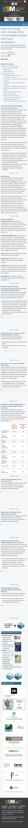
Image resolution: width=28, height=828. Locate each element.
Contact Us (19, 1)
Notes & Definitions (9, 71)
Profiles (4, 808)
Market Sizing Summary (8, 73)
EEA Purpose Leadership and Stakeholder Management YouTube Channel (8, 661)
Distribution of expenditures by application (15, 86)
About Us (6, 1)
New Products (13, 806)
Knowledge (22, 806)
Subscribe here (7, 639)
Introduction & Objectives (10, 68)
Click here (3, 45)
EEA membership (7, 645)
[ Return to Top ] (14, 173)
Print (26, 28)
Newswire (5, 806)
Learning (12, 1)
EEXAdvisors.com (7, 641)
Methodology (7, 70)
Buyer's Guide (12, 808)
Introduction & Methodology (10, 66)
